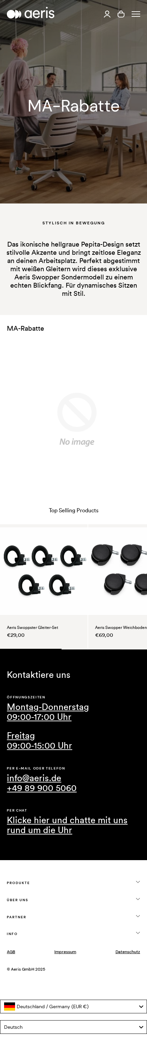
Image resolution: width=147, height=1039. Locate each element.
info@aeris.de (34, 778)
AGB (11, 952)
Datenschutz (128, 952)
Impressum (65, 952)
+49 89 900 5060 (42, 788)
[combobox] (73, 1006)
